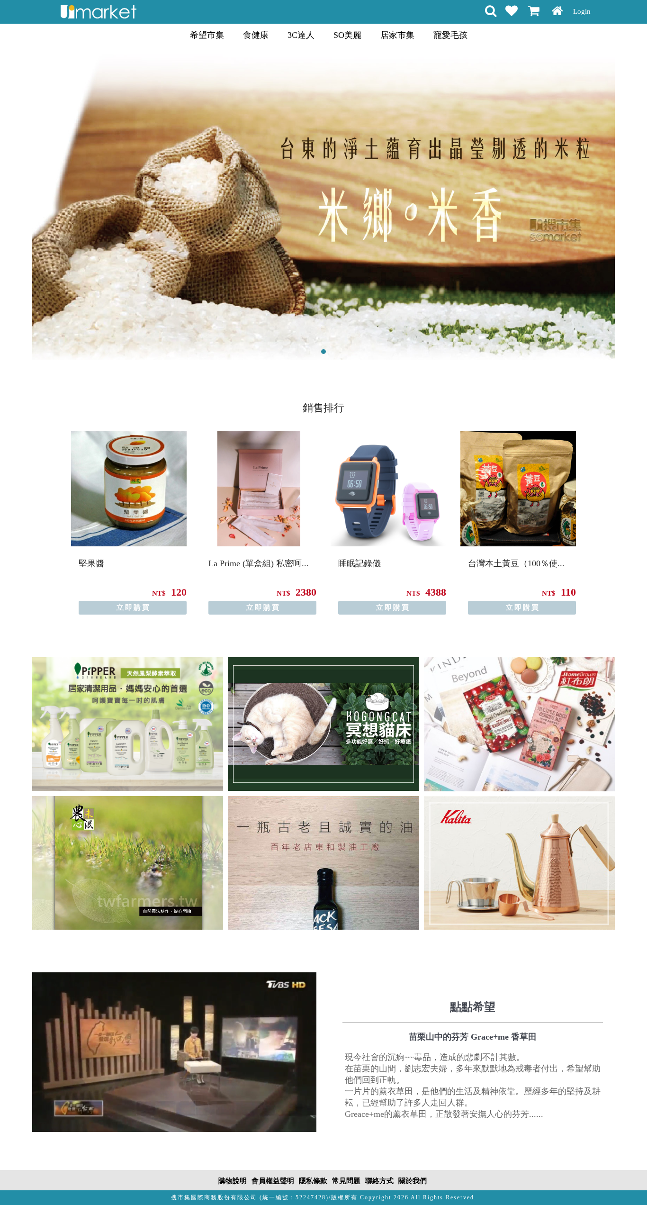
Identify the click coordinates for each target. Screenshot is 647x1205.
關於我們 (412, 1181)
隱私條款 (313, 1181)
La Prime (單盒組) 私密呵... (258, 563)
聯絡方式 (379, 1181)
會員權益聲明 (273, 1181)
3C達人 (301, 35)
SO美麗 (347, 35)
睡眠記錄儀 (359, 563)
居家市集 (397, 35)
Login (582, 11)
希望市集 (207, 35)
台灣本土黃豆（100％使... (516, 563)
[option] (129, 523)
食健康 (256, 35)
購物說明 (232, 1181)
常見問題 (346, 1181)
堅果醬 (91, 563)
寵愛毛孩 (450, 35)
